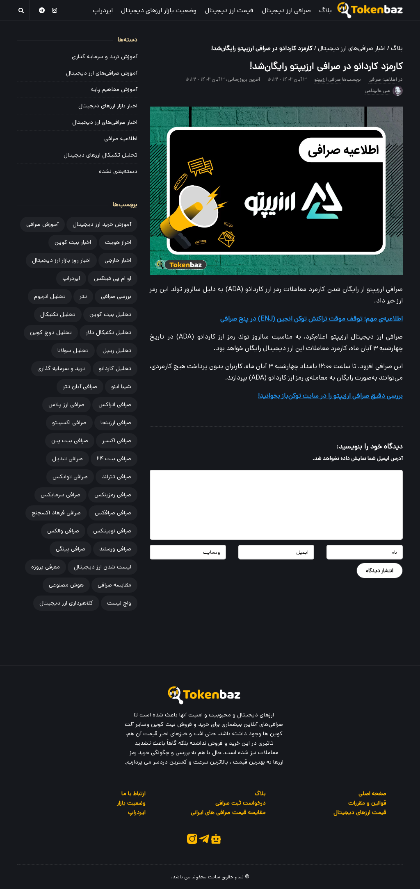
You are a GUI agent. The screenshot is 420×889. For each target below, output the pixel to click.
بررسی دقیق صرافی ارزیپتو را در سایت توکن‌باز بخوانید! (330, 395)
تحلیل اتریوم (50, 296)
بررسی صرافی (116, 296)
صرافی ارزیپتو (327, 79)
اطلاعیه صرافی (382, 79)
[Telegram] (42, 10)
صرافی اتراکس (114, 404)
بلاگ (325, 10)
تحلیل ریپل (117, 350)
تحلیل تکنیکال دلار (108, 332)
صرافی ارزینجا (115, 422)
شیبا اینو (121, 386)
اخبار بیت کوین (73, 242)
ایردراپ (103, 10)
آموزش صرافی (42, 224)
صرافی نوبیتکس (112, 531)
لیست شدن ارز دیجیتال (102, 567)
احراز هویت (118, 242)
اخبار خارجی (118, 260)
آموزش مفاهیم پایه (114, 89)
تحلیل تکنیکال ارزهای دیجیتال (100, 155)
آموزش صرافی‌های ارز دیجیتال (101, 73)
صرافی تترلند (116, 477)
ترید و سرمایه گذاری (61, 368)
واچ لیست (119, 603)
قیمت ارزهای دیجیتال (359, 812)
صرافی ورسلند (115, 549)
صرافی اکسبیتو (69, 422)
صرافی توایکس (70, 477)
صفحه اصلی (372, 793)
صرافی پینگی (70, 549)
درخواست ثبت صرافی (240, 803)
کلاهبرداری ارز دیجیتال (66, 603)
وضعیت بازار (131, 803)
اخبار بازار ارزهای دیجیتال (107, 106)
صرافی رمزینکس (112, 495)
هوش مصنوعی (66, 585)
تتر (83, 296)
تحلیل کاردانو (115, 368)
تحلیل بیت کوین (110, 314)
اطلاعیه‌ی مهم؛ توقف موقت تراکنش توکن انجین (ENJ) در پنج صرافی (311, 318)
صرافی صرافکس (113, 513)
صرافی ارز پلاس (66, 404)
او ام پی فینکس (112, 278)
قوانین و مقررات (367, 803)
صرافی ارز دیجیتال (286, 10)
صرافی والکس (63, 531)
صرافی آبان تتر (80, 386)
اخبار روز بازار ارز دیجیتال (61, 260)
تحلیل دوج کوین (51, 332)
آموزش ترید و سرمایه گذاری (104, 56)
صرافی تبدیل (67, 459)
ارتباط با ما (133, 793)
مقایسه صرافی (114, 585)
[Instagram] (55, 10)
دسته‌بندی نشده (118, 171)
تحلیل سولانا (73, 350)
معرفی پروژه (45, 567)
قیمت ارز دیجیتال (229, 10)
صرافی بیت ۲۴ (114, 459)
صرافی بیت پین (69, 441)
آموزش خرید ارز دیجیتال (102, 224)
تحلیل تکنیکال (57, 314)
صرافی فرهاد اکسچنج (56, 513)
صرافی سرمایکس (60, 495)
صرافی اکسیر (116, 441)
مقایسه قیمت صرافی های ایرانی (228, 812)
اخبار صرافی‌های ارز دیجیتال (352, 48)
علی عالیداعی (377, 90)
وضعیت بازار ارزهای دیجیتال (158, 10)
